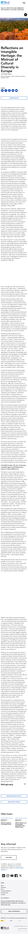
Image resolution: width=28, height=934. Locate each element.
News (2, 885)
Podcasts (3, 887)
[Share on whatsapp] (9, 90)
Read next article (14, 802)
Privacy (26, 926)
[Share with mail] (16, 90)
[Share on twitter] (2, 90)
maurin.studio (24, 930)
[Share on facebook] (5, 90)
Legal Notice (21, 926)
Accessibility (16, 926)
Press (2, 889)
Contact (3, 894)
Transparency (4, 892)
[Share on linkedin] (12, 90)
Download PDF (14, 98)
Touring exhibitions (6, 891)
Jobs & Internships (14, 911)
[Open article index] (25, 14)
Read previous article (14, 796)
